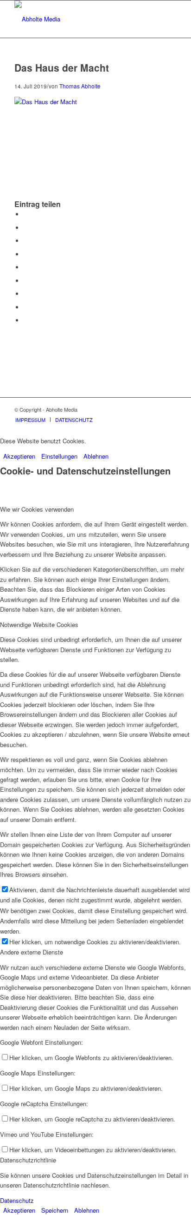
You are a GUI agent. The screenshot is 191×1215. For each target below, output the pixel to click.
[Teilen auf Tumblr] (26, 280)
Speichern (54, 1210)
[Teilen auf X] (26, 227)
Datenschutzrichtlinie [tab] (28, 1159)
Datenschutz (17, 1200)
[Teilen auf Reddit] (26, 307)
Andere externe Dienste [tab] (31, 952)
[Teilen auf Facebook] (26, 214)
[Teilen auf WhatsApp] (26, 240)
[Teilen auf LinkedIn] (26, 267)
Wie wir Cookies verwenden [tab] (37, 509)
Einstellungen (59, 456)
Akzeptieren (19, 456)
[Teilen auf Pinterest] (26, 254)
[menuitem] (30, 419)
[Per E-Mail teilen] (26, 320)
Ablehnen (95, 456)
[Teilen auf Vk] (26, 293)
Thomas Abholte (80, 86)
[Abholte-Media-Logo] (79, 19)
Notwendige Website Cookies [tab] (39, 624)
